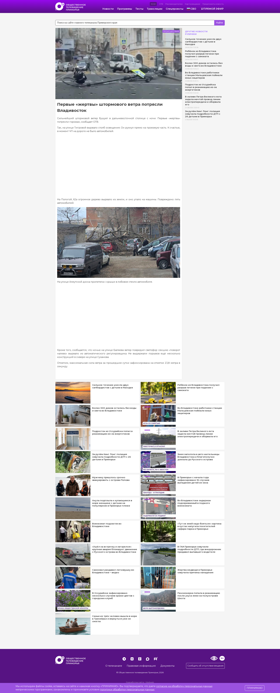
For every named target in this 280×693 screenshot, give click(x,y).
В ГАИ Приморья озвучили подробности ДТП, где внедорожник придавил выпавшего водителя (199, 549)
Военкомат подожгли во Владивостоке (106, 525)
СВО (193, 8)
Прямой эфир (213, 8)
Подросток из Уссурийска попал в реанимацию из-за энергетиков (201, 87)
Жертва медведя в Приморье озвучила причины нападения (195, 571)
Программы (124, 8)
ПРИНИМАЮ (254, 688)
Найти (219, 22)
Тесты (139, 8)
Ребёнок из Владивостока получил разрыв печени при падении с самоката (202, 54)
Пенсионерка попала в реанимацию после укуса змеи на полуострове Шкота (198, 596)
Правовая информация (141, 665)
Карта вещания (192, 4)
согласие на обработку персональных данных (184, 686)
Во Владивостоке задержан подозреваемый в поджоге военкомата (194, 503)
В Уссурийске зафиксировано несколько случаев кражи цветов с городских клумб (113, 596)
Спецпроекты (174, 8)
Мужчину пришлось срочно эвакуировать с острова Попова (111, 478)
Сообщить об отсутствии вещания (205, 665)
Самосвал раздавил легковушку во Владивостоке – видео (113, 571)
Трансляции (154, 8)
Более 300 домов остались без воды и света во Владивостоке (204, 64)
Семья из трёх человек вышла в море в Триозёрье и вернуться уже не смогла (114, 619)
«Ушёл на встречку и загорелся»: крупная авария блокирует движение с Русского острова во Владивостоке (114, 549)
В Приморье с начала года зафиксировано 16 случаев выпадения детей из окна (193, 480)
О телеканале (113, 665)
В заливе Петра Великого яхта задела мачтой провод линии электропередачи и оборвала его (203, 100)
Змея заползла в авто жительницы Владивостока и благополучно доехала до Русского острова (198, 457)
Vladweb (150, 682)
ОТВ (161, 4)
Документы (167, 665)
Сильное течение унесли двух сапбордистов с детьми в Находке (203, 42)
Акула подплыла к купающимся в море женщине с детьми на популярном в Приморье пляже (112, 503)
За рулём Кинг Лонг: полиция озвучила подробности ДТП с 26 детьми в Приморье (202, 114)
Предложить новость (213, 4)
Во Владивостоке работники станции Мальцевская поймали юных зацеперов (203, 75)
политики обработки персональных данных (127, 689)
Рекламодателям (174, 4)
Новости (108, 8)
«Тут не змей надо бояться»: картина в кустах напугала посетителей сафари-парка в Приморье (199, 526)
